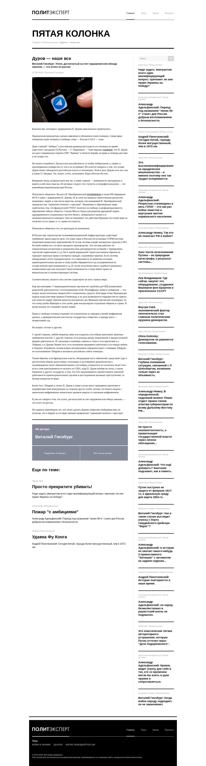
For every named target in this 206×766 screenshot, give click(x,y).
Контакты (169, 13)
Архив (155, 13)
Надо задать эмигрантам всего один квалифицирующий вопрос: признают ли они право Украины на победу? (155, 77)
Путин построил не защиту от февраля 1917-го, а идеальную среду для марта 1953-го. (155, 492)
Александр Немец (146, 228)
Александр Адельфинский (45, 506)
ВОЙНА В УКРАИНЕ (41, 745)
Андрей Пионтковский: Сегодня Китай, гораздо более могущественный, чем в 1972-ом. (154, 141)
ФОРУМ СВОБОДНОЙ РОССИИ (80, 745)
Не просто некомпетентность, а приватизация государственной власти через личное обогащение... (155, 435)
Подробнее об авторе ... (56, 453)
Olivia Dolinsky (144, 331)
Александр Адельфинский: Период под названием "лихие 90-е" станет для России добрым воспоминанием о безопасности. (155, 112)
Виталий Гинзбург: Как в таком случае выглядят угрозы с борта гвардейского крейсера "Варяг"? (154, 520)
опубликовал (94, 194)
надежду (108, 149)
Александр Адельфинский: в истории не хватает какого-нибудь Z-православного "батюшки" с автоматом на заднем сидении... (156, 552)
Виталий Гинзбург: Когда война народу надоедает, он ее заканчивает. (155, 701)
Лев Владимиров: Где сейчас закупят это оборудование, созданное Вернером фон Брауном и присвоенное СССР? (155, 285)
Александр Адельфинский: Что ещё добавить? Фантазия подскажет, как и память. (155, 466)
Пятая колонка (50, 42)
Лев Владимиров (145, 273)
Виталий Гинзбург (54, 72)
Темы (143, 13)
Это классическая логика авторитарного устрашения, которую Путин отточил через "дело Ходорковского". (155, 637)
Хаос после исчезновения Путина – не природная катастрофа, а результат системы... (155, 257)
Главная (130, 13)
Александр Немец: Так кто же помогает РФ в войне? (155, 234)
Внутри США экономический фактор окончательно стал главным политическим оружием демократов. (154, 314)
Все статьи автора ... (104, 453)
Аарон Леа (37, 481)
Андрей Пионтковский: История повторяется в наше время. (154, 580)
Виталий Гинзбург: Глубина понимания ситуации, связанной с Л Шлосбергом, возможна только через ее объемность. (155, 367)
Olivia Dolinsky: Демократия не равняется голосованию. (155, 339)
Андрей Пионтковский (43, 531)
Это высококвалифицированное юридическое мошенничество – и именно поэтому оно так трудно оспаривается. (155, 170)
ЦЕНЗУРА (58, 745)
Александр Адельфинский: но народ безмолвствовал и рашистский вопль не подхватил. (155, 608)
